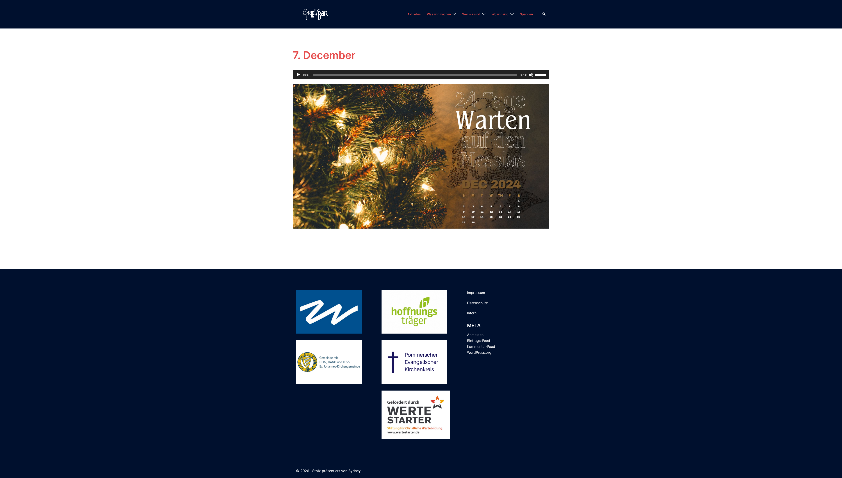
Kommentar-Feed (481, 346)
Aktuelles (414, 14)
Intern (471, 313)
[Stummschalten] (531, 75)
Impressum (476, 292)
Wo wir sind (500, 14)
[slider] (541, 74)
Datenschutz (477, 303)
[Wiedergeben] (298, 75)
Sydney (354, 471)
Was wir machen (439, 14)
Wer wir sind (471, 14)
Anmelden (475, 334)
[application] (421, 74)
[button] (544, 14)
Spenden (526, 14)
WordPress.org (479, 352)
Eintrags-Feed (478, 340)
